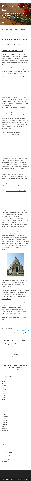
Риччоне (4, 414)
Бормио (4, 385)
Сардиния (4, 444)
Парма (3, 401)
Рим (3, 410)
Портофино (5, 409)
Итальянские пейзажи (19, 29)
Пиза (3, 405)
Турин (3, 426)
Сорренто (4, 422)
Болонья (4, 383)
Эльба (3, 448)
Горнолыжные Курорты (8, 456)
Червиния (4, 432)
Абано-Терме (5, 379)
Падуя (3, 399)
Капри (3, 442)
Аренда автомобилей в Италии (15, 344)
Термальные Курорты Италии (9, 459)
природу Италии (6, 299)
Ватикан (4, 387)
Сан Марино (5, 416)
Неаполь (4, 397)
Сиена (3, 418)
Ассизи (3, 381)
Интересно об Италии (10, 317)
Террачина (4, 424)
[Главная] (2, 29)
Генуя (3, 393)
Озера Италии (5, 461)
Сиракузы (4, 420)
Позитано (4, 407)
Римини (4, 412)
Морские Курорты (6, 457)
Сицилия (4, 446)
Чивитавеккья (5, 430)
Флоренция (4, 428)
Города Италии (18, 45)
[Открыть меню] (3, 22)
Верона (3, 391)
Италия (20, 311)
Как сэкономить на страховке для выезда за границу (15, 366)
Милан (3, 395)
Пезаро (15, 355)
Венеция (4, 174)
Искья (3, 440)
